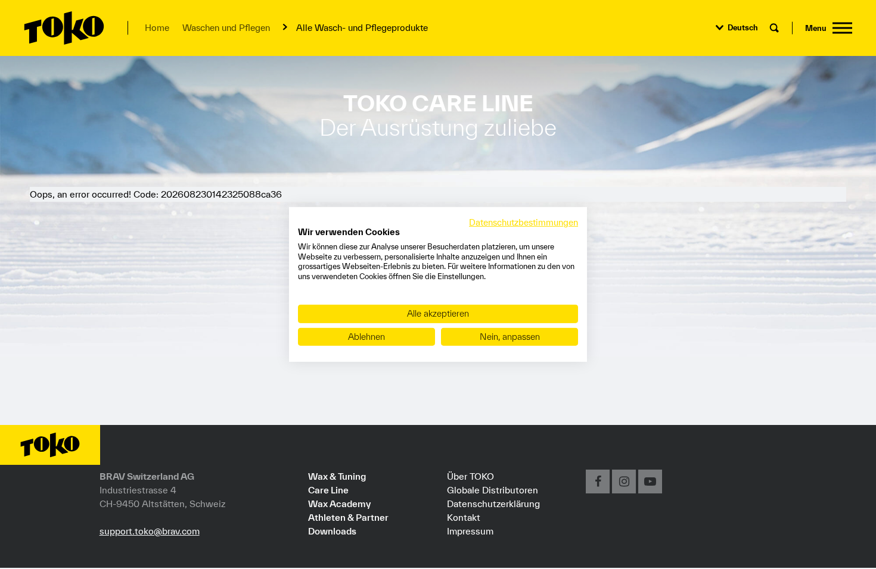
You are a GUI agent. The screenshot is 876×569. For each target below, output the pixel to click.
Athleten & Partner (348, 517)
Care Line (328, 489)
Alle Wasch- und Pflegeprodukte (362, 28)
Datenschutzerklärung (493, 503)
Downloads (332, 531)
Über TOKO (470, 476)
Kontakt (463, 517)
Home (157, 28)
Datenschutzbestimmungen (523, 222)
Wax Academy (339, 503)
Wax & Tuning (337, 476)
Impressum (470, 531)
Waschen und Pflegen (226, 28)
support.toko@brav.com (150, 531)
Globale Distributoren (492, 489)
